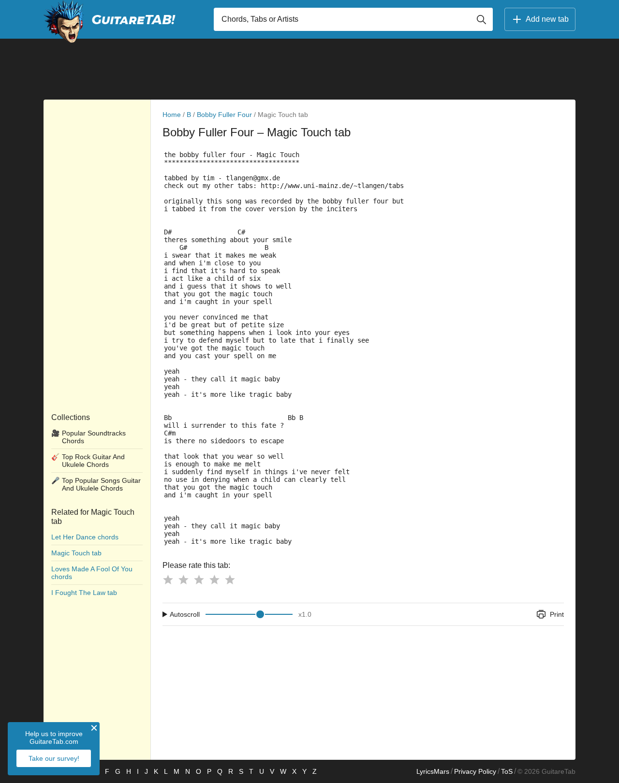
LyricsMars (432, 771)
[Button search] (481, 19)
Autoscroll (185, 614)
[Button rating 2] (183, 579)
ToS (507, 771)
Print (557, 614)
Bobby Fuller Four (224, 114)
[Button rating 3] (198, 579)
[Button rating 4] (214, 579)
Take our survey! (54, 758)
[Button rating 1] (168, 579)
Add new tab (547, 19)
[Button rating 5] (229, 579)
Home (171, 114)
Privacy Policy (475, 771)
